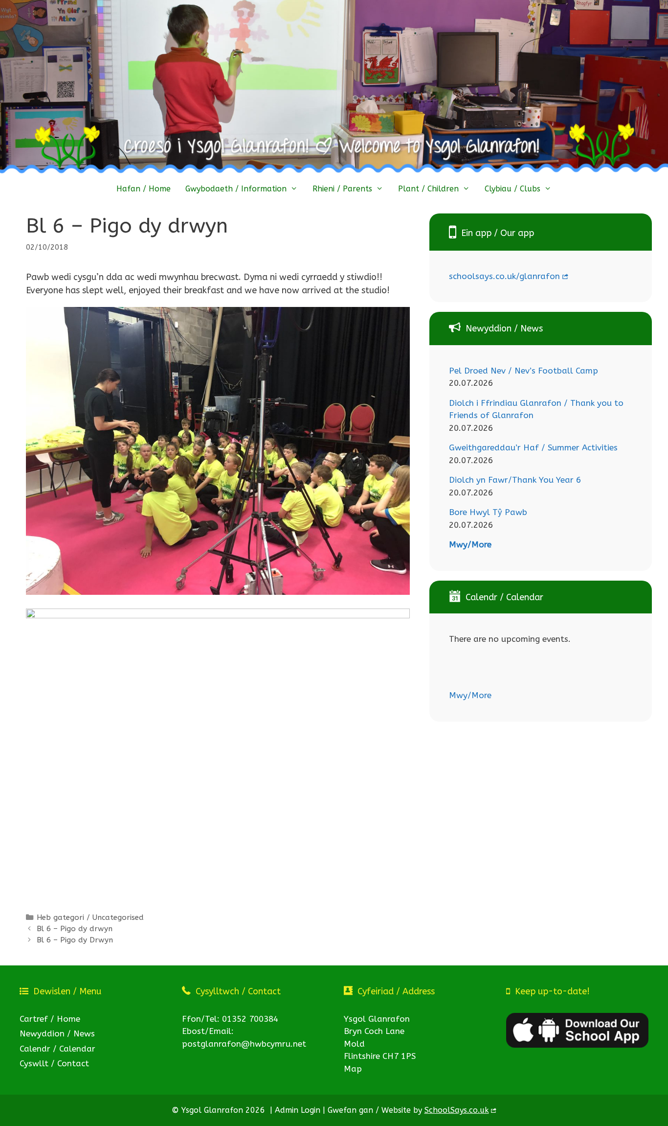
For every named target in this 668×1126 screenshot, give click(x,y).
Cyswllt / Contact (54, 1063)
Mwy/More (470, 544)
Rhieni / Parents (342, 188)
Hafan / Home (143, 188)
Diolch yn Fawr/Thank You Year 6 (515, 480)
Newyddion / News (57, 1033)
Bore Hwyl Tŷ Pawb (488, 512)
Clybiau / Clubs (512, 188)
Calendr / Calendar (57, 1049)
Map (353, 1069)
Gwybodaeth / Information (236, 188)
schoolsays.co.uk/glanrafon (504, 276)
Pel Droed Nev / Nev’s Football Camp (523, 370)
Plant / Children (428, 188)
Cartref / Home (50, 1019)
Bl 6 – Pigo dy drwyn (74, 928)
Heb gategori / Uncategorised (90, 917)
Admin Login (297, 1110)
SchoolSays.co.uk (456, 1110)
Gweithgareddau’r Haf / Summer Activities (533, 447)
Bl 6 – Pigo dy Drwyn (75, 940)
